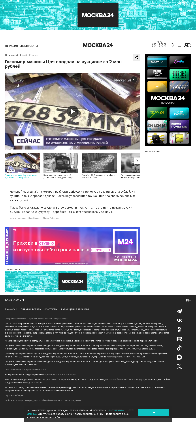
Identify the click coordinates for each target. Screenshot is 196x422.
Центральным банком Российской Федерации (125, 379)
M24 (22, 300)
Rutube (179, 339)
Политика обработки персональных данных (25, 369)
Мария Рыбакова (51, 218)
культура (22, 218)
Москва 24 (98, 45)
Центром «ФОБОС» (51, 379)
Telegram (179, 311)
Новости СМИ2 (12, 269)
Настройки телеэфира (15, 318)
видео (13, 218)
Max (179, 357)
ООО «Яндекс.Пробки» (31, 382)
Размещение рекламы (75, 309)
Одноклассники (179, 329)
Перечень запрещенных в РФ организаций (48, 318)
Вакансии (11, 309)
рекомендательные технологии (62, 374)
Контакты (50, 309)
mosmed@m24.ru (115, 356)
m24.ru (13, 323)
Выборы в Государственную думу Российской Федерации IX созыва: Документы (43, 400)
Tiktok (179, 348)
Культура (33, 55)
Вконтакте (179, 320)
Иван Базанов (34, 218)
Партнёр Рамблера (14, 395)
